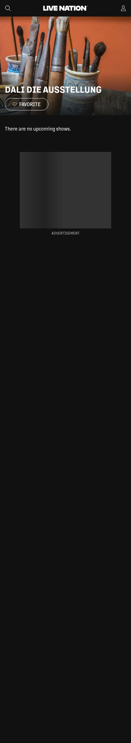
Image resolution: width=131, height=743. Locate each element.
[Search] (7, 8)
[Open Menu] (123, 8)
